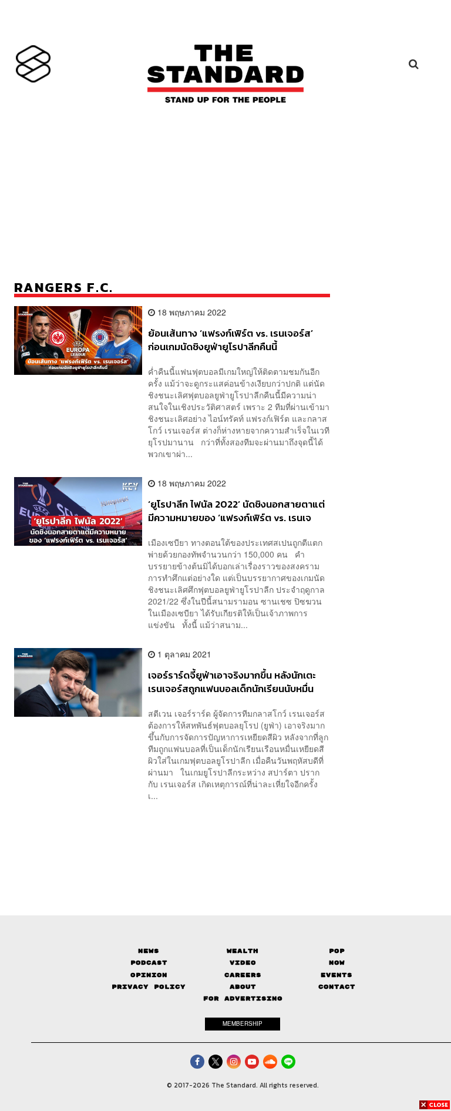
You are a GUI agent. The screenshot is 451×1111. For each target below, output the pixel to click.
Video (243, 962)
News (148, 951)
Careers (242, 975)
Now (337, 962)
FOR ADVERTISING (242, 998)
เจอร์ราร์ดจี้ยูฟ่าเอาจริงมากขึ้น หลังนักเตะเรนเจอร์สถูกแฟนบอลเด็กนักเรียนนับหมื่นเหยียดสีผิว (232, 682)
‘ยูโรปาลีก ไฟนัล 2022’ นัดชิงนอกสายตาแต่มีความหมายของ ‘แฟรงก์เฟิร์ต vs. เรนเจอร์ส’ (236, 511)
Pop (337, 951)
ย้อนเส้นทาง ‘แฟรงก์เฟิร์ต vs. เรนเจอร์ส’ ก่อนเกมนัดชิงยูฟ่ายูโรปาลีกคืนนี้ (230, 340)
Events (336, 975)
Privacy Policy (149, 987)
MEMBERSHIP (242, 1023)
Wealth (242, 951)
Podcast (148, 962)
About (243, 987)
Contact (336, 987)
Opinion (148, 975)
